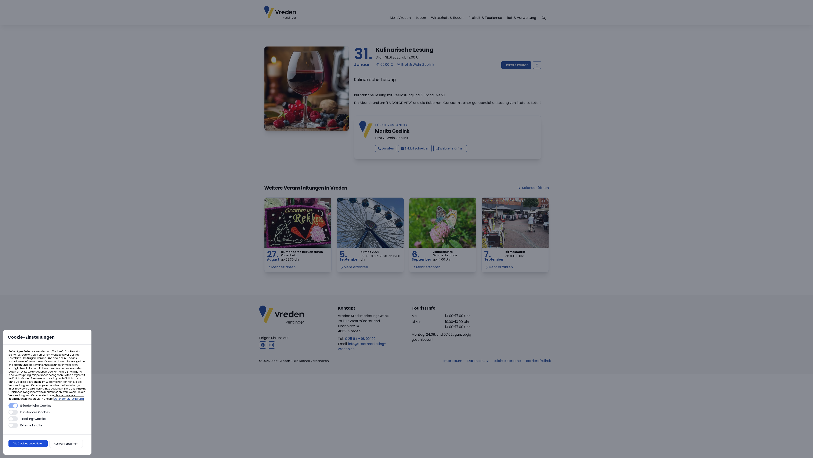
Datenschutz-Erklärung (69, 399)
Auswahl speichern (66, 443)
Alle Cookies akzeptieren (28, 443)
